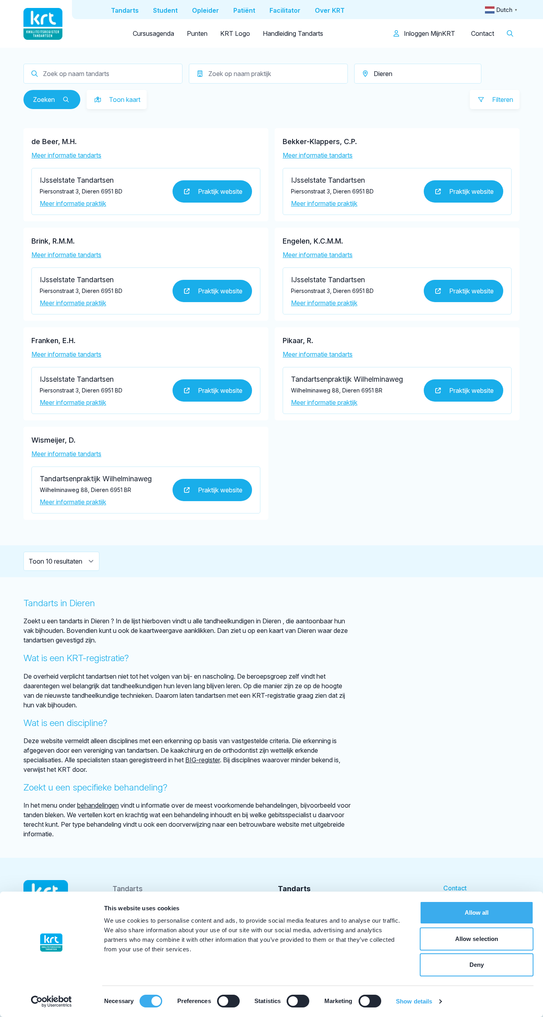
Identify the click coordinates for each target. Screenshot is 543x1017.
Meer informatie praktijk (73, 203)
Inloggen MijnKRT (428, 33)
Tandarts (127, 888)
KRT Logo (235, 33)
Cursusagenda (153, 33)
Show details (414, 1001)
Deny (476, 964)
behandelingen (98, 805)
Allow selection (476, 938)
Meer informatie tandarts (66, 155)
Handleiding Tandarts (293, 33)
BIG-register (202, 760)
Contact (482, 33)
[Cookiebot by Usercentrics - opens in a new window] (51, 1001)
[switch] (228, 1001)
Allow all (477, 912)
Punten (197, 33)
